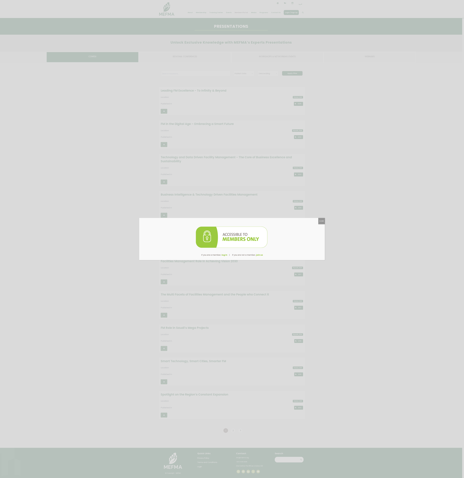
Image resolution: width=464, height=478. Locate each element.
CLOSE (321, 221)
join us (259, 255)
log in (224, 255)
